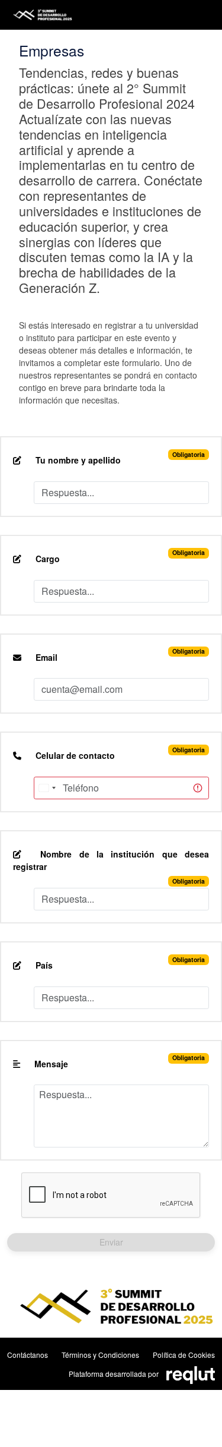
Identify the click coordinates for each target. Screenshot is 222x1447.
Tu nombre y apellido (77, 460)
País (43, 965)
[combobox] (46, 788)
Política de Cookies (184, 1355)
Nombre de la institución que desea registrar (111, 860)
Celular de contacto (74, 755)
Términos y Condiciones (100, 1355)
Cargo (46, 559)
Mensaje (50, 1064)
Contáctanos (27, 1355)
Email (45, 657)
